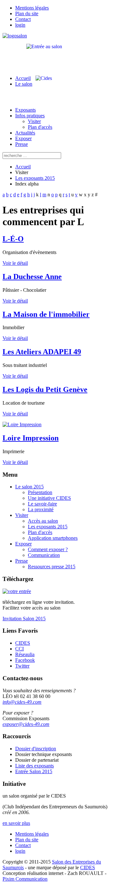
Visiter (34, 121)
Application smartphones (53, 538)
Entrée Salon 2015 (33, 771)
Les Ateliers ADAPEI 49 (42, 352)
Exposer (23, 138)
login (20, 25)
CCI (19, 648)
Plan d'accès (40, 127)
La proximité (41, 509)
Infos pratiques (30, 115)
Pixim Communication (25, 879)
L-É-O (13, 239)
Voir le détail (15, 263)
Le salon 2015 (29, 486)
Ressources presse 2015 (51, 566)
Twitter (22, 666)
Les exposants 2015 (35, 178)
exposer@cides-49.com (26, 724)
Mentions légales (32, 7)
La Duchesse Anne (32, 276)
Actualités (25, 132)
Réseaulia (25, 654)
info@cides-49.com (22, 702)
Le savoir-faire (42, 503)
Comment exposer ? (48, 549)
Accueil (23, 78)
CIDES (22, 643)
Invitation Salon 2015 (24, 618)
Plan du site (26, 13)
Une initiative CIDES (49, 498)
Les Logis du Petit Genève (45, 389)
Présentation (40, 492)
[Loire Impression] (22, 424)
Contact (23, 19)
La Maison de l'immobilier (46, 314)
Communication (44, 555)
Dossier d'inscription (35, 748)
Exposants (25, 110)
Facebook (25, 660)
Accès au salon (43, 521)
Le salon (23, 84)
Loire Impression (31, 438)
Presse (21, 144)
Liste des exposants (34, 765)
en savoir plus (16, 823)
